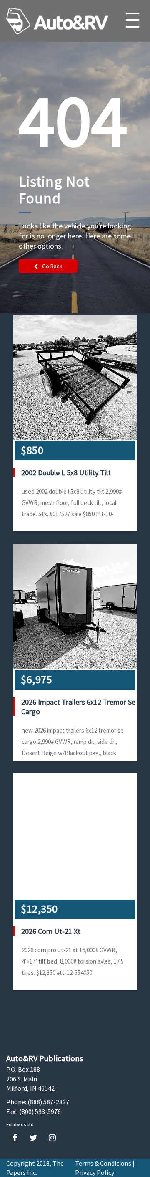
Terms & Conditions (103, 1163)
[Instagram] (52, 1138)
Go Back (52, 266)
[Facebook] (14, 1138)
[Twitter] (33, 1138)
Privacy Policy (94, 1172)
